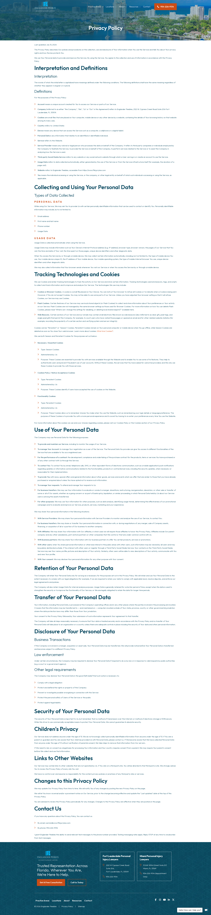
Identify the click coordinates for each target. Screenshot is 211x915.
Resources (133, 6)
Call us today (77, 882)
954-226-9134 (52, 828)
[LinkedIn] (169, 899)
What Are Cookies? (105, 331)
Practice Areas (94, 6)
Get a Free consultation (51, 882)
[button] (103, 6)
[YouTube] (164, 899)
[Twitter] (173, 899)
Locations (110, 6)
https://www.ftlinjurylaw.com (94, 170)
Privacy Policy (67, 906)
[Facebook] (155, 899)
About (122, 6)
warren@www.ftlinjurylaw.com (57, 823)
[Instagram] (160, 899)
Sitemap (81, 906)
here (132, 309)
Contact (146, 6)
